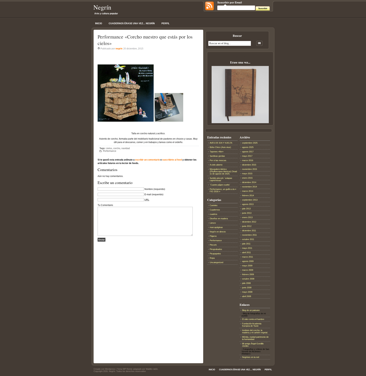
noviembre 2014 (249, 187)
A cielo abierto (216, 165)
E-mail (147, 194)
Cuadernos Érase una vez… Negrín (132, 23)
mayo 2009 (247, 265)
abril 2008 (246, 296)
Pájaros (213, 236)
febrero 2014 (248, 195)
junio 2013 (246, 213)
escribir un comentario (147, 159)
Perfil (165, 23)
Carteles (214, 205)
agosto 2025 (248, 147)
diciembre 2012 (249, 222)
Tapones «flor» (216, 151)
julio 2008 (246, 283)
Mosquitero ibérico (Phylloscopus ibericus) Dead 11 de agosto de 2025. (223, 171)
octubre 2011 (248, 239)
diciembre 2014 (249, 182)
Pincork (213, 245)
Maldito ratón (152, 369)
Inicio (98, 23)
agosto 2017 (248, 151)
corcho (116, 148)
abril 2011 (246, 252)
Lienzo (213, 223)
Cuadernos (215, 210)
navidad (125, 148)
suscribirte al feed (172, 159)
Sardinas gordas (217, 156)
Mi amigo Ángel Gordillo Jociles (253, 344)
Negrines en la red (250, 357)
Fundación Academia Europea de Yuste (251, 324)
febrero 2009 (248, 274)
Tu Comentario (105, 205)
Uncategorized (216, 262)
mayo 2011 (247, 248)
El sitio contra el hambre (253, 319)
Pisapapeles (215, 253)
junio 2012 (246, 226)
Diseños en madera (219, 218)
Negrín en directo (218, 232)
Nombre (148, 189)
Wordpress (110, 369)
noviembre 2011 (249, 235)
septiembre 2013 (250, 200)
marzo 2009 (247, 270)
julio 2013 (246, 208)
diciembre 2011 (249, 230)
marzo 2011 (247, 257)
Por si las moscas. (218, 160)
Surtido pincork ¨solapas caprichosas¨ (221, 179)
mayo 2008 (247, 292)
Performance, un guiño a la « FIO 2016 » (223, 190)
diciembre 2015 (249, 165)
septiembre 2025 (250, 143)
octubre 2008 (248, 279)
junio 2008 (246, 287)
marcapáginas (216, 227)
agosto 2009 (248, 261)
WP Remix (127, 369)
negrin (119, 48)
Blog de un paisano (251, 310)
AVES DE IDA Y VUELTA (221, 143)
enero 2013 (247, 217)
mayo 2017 (247, 156)
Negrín (102, 7)
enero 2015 (247, 178)
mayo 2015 (247, 173)
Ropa (212, 258)
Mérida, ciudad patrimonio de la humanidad (255, 338)
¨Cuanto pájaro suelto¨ (220, 185)
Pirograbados (216, 249)
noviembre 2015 (249, 169)
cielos (109, 148)
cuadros (213, 214)
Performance (109, 151)
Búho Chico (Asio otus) (220, 147)
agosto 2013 (248, 204)
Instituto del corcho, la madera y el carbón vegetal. (255, 331)
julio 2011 (246, 244)
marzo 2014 (247, 191)
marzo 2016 (247, 160)
